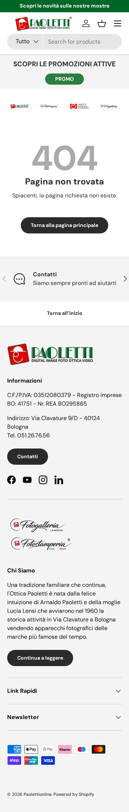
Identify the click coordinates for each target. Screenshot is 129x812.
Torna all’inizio (64, 313)
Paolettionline (38, 794)
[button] (102, 23)
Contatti (27, 456)
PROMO (64, 79)
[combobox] (64, 41)
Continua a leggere (40, 658)
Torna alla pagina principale (64, 225)
